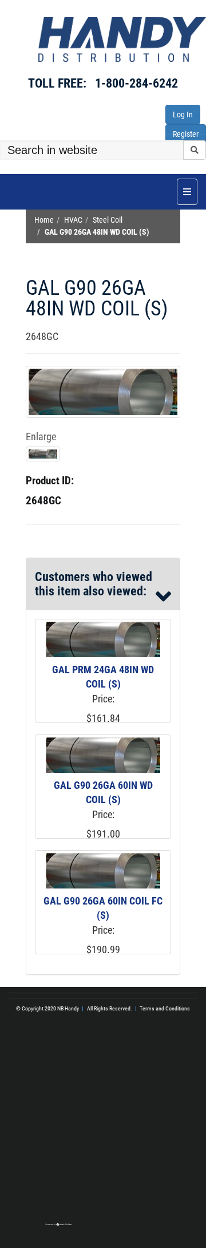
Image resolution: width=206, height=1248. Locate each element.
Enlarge (41, 437)
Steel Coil (107, 220)
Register (186, 134)
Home (44, 220)
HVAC (73, 220)
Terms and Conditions (165, 1008)
